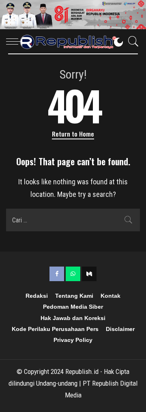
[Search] (131, 41)
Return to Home (73, 133)
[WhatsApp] (73, 274)
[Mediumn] (89, 274)
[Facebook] (56, 274)
